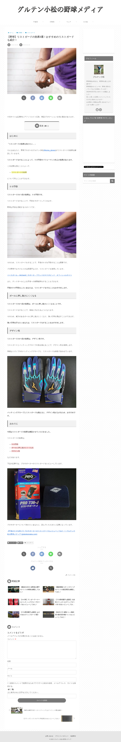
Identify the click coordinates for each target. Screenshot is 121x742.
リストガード (12, 542)
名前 (9, 661)
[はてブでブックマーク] (41, 98)
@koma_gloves (49, 150)
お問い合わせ (49, 736)
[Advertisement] (41, 108)
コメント (11, 639)
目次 (42, 126)
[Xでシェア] (23, 98)
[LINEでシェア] (50, 98)
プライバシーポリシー (61, 736)
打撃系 (21, 542)
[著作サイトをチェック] (32, 568)
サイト (9, 676)
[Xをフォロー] (50, 568)
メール (9, 669)
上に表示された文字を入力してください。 (23, 692)
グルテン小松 (98, 77)
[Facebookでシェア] (32, 98)
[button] (59, 98)
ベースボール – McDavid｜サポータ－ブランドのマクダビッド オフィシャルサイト (39, 275)
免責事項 (73, 736)
